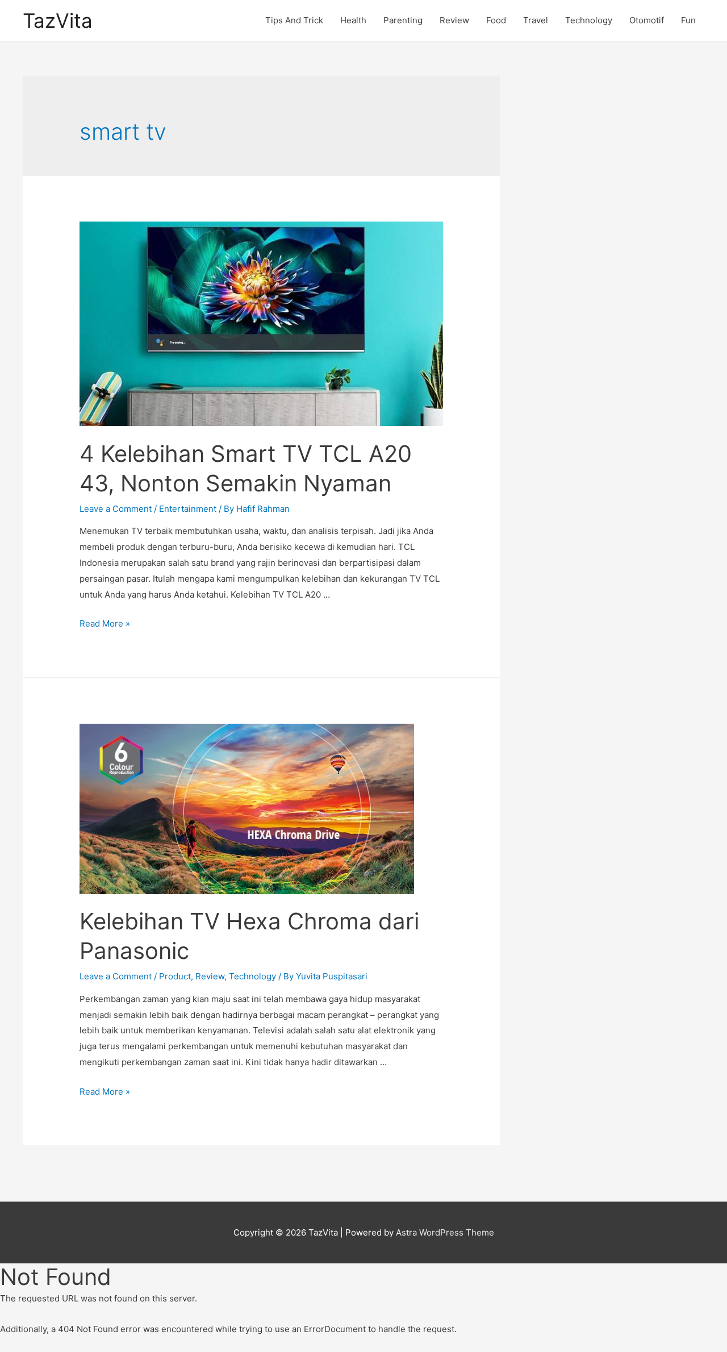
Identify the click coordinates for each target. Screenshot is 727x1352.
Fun (688, 20)
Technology (588, 20)
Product (175, 976)
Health (353, 20)
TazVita (58, 20)
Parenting (403, 20)
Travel (535, 20)
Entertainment (187, 508)
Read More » (105, 623)
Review (454, 20)
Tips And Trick (294, 20)
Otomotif (646, 20)
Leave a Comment (116, 508)
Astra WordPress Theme (445, 1232)
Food (496, 20)
